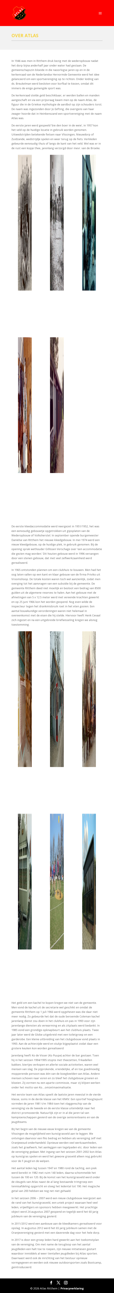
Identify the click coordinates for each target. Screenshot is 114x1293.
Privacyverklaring (72, 1288)
